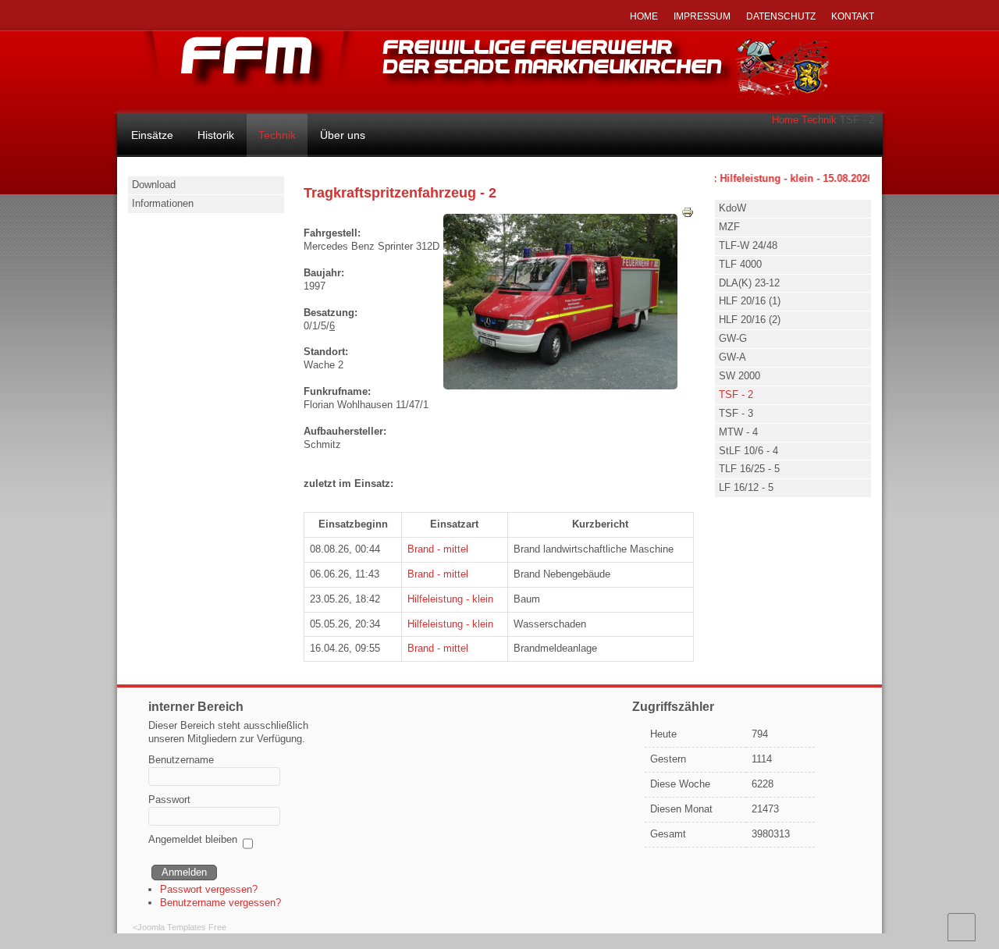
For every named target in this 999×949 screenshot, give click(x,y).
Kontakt (852, 16)
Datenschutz (781, 16)
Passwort (169, 799)
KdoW (732, 208)
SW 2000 (739, 376)
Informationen (163, 203)
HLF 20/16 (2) (749, 319)
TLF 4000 (740, 264)
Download (154, 184)
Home (785, 120)
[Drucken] (687, 215)
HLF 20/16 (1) (749, 301)
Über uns (342, 135)
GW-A (732, 357)
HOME (644, 16)
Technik (819, 120)
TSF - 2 (736, 394)
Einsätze (152, 135)
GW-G (733, 338)
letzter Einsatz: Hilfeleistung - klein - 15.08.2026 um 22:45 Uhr (785, 178)
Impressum (702, 16)
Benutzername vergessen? (220, 902)
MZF (729, 227)
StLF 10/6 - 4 (748, 451)
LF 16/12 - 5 (746, 487)
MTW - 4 (738, 432)
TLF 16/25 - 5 (749, 468)
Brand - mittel (437, 549)
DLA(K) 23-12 (749, 283)
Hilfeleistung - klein (450, 599)
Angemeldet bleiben (192, 839)
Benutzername (181, 760)
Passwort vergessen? (209, 889)
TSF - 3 (736, 413)
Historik (215, 135)
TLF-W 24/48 (748, 245)
